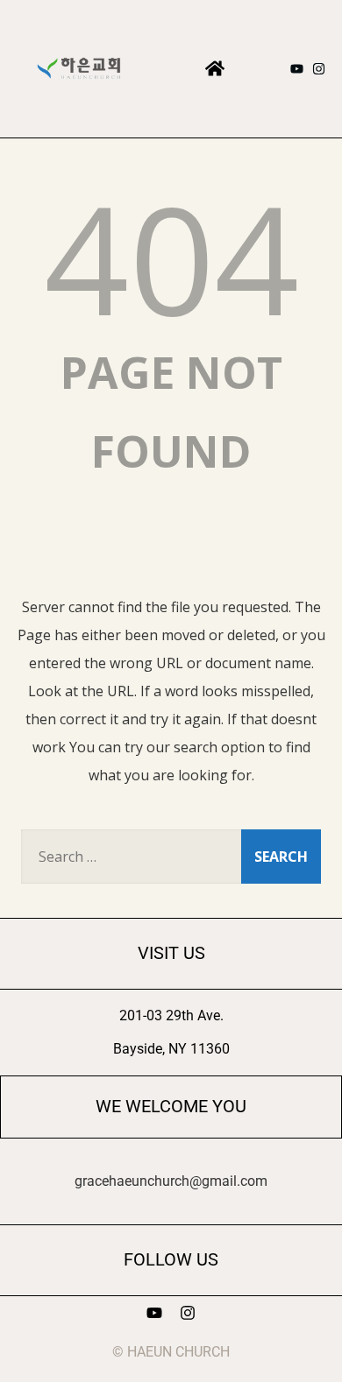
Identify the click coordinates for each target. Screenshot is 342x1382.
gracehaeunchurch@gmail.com (171, 1181)
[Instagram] (318, 68)
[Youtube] (296, 68)
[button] (215, 68)
